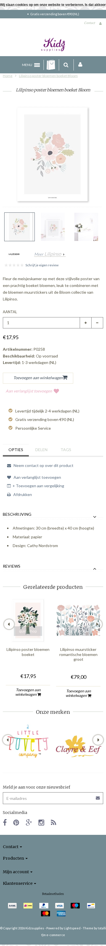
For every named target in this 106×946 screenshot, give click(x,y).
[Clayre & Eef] (78, 746)
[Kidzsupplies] (53, 44)
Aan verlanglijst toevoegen (29, 391)
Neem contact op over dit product (43, 465)
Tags (65, 449)
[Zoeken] (66, 65)
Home (7, 76)
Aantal (10, 312)
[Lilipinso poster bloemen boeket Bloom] (19, 226)
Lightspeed (72, 928)
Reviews (11, 566)
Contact (89, 23)
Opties (15, 449)
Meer (47, 254)
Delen (41, 449)
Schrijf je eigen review (42, 265)
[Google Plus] (29, 822)
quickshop (28, 631)
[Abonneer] (53, 796)
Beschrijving (17, 514)
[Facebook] (5, 822)
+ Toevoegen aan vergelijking (38, 485)
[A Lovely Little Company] (28, 741)
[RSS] (53, 822)
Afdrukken (22, 494)
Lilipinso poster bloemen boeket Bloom (48, 76)
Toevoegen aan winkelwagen (27, 692)
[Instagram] (41, 822)
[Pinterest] (16, 822)
